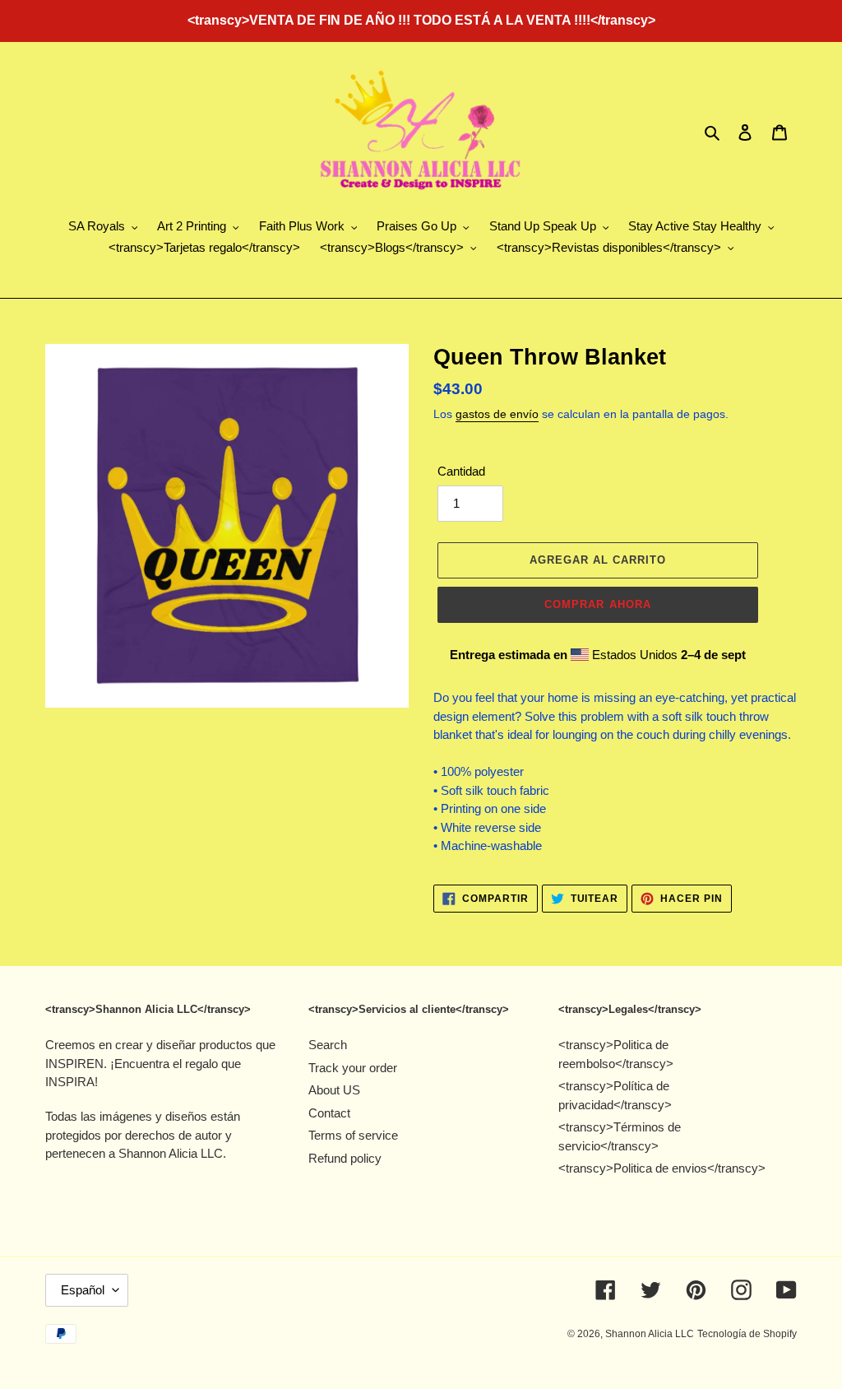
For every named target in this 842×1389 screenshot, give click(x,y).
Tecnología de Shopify (747, 1334)
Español (82, 1290)
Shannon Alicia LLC (649, 1334)
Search (327, 1045)
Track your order (352, 1068)
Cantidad (461, 471)
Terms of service (353, 1135)
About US (334, 1090)
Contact (329, 1113)
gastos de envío (497, 413)
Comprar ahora (597, 604)
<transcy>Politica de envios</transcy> (662, 1168)
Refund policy (345, 1158)
